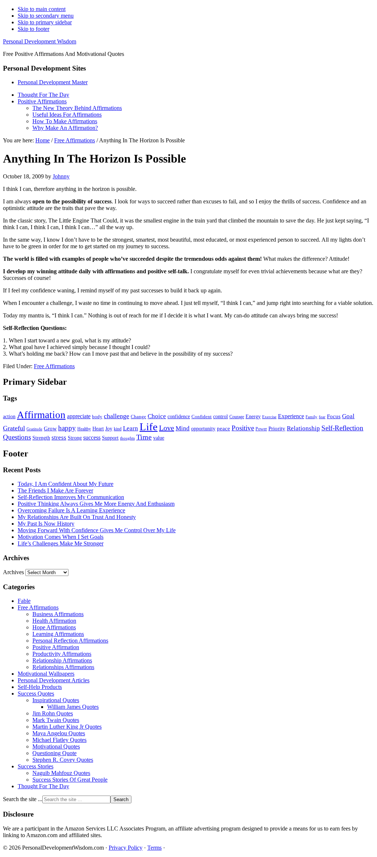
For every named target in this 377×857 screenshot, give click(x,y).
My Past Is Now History (46, 523)
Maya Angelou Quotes (58, 733)
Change (138, 416)
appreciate (79, 416)
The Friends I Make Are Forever (55, 490)
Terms (154, 847)
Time (144, 437)
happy (67, 428)
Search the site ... (22, 799)
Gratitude (34, 429)
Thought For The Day (43, 786)
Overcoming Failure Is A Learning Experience (71, 510)
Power (261, 429)
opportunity (203, 428)
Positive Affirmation (55, 647)
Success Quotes (36, 693)
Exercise (269, 417)
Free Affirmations (54, 366)
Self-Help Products (40, 687)
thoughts (127, 438)
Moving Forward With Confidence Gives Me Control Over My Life (97, 530)
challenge (116, 416)
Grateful (14, 428)
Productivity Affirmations (61, 654)
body (97, 416)
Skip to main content (42, 9)
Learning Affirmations (58, 634)
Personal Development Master (53, 82)
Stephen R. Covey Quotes (62, 760)
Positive (243, 428)
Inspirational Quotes (55, 700)
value (158, 438)
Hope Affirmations (54, 627)
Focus (334, 416)
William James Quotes (73, 707)
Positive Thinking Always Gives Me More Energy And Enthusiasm (96, 504)
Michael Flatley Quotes (59, 740)
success (92, 437)
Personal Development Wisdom (39, 41)
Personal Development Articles (53, 680)
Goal (348, 416)
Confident (201, 416)
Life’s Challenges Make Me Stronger (60, 543)
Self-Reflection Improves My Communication (71, 497)
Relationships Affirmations (63, 667)
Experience (291, 416)
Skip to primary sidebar (45, 22)
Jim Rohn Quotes (52, 713)
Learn (130, 428)
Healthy (84, 428)
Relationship (303, 428)
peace (223, 428)
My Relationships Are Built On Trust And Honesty (77, 517)
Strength (41, 438)
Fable (24, 601)
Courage (236, 416)
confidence (179, 416)
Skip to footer (33, 29)
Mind (183, 428)
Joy (108, 428)
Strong (75, 438)
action (9, 416)
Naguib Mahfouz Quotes (61, 773)
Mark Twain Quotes (55, 720)
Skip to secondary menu (46, 16)
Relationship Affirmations (62, 660)
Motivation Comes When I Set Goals (60, 537)
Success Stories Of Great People (70, 779)
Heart (98, 428)
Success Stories (35, 766)
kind (117, 429)
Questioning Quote (54, 753)
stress (59, 437)
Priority (276, 428)
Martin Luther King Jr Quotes (67, 726)
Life (149, 427)
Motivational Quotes (56, 746)
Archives (13, 572)
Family (311, 417)
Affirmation (41, 414)
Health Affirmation (54, 621)
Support (110, 438)
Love (166, 428)
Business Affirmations (58, 614)
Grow (50, 428)
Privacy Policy (125, 847)
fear (322, 417)
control (220, 416)
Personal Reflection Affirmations (70, 640)
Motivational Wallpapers (46, 674)
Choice (157, 416)
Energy (253, 416)
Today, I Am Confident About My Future (65, 484)
